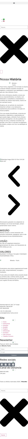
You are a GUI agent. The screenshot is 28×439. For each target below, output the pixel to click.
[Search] (1, 71)
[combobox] (14, 27)
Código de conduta (5, 375)
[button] (14, 3)
